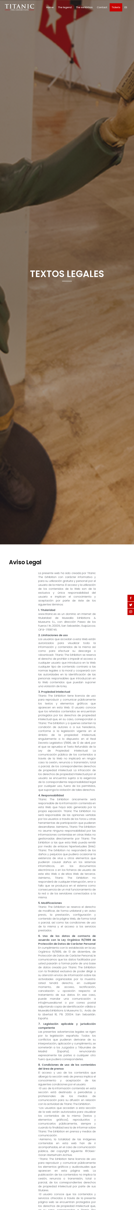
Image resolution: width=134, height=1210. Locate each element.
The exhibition (84, 7)
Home (50, 7)
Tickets (116, 7)
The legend (65, 7)
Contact (102, 7)
